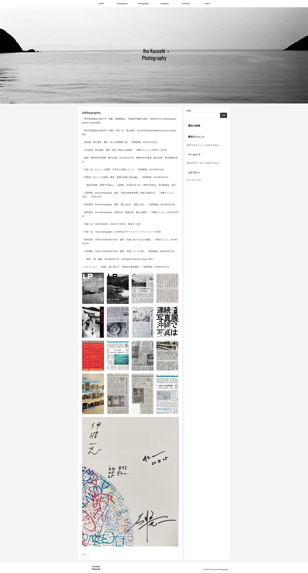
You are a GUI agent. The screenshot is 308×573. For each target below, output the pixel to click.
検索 (189, 110)
